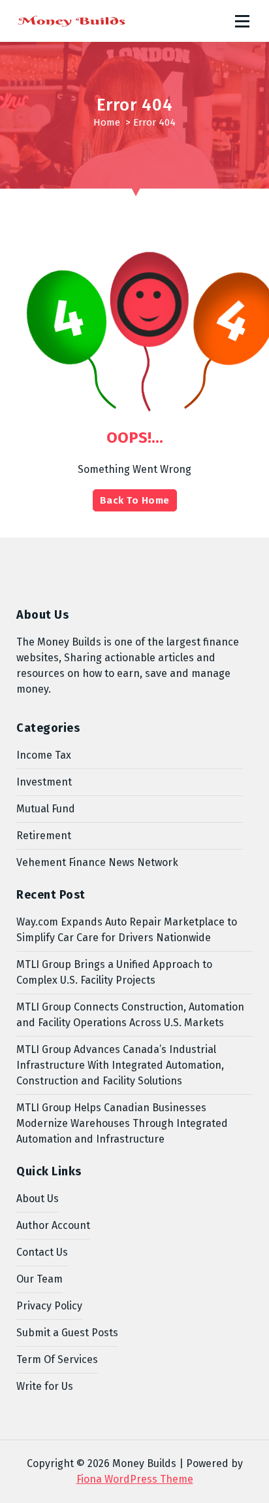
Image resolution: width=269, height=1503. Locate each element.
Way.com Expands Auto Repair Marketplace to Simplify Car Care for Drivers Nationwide (126, 930)
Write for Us (44, 1386)
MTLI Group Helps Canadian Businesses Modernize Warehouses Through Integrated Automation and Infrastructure (122, 1123)
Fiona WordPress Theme (134, 1479)
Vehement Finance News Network (97, 862)
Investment (44, 782)
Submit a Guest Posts (67, 1332)
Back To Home (135, 500)
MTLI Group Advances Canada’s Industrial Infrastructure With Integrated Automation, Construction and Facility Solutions (120, 1065)
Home (106, 122)
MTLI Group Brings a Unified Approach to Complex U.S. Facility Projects (114, 972)
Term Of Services (57, 1359)
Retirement (43, 835)
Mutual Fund (45, 809)
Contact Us (42, 1252)
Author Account (53, 1225)
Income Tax (43, 755)
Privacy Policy (49, 1306)
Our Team (39, 1279)
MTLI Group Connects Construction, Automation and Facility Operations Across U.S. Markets (130, 1015)
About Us (37, 1198)
